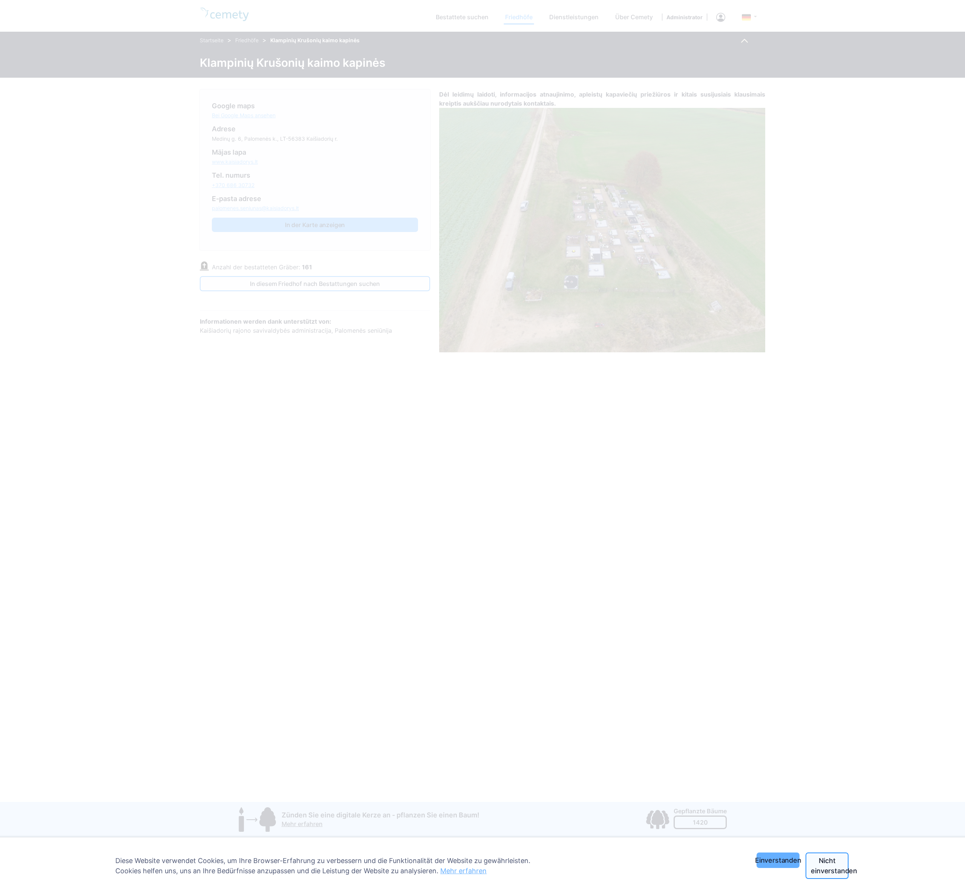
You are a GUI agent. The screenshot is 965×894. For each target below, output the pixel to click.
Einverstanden (778, 860)
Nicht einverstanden (830, 866)
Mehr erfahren (463, 871)
